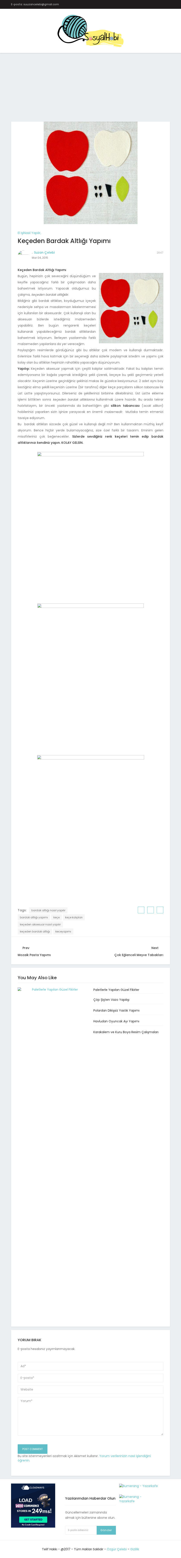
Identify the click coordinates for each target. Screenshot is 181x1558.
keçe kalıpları (74, 917)
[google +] (160, 910)
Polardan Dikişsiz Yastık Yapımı (116, 1010)
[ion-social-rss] (169, 4)
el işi (21, 233)
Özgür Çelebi (117, 1549)
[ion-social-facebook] (126, 4)
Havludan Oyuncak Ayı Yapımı (116, 1021)
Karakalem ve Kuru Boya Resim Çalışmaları (125, 1032)
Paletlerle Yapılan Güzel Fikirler (116, 990)
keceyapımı (63, 931)
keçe (56, 917)
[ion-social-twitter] (135, 4)
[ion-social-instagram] (143, 4)
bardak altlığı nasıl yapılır (48, 910)
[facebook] (141, 910)
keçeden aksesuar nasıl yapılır (40, 924)
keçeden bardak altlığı (35, 931)
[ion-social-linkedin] (160, 4)
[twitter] (150, 910)
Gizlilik (134, 1549)
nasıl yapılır (32, 233)
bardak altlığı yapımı (34, 917)
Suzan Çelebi (44, 252)
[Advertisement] (90, 89)
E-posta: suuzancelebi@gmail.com (35, 4)
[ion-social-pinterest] (152, 4)
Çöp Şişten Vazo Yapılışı (111, 999)
